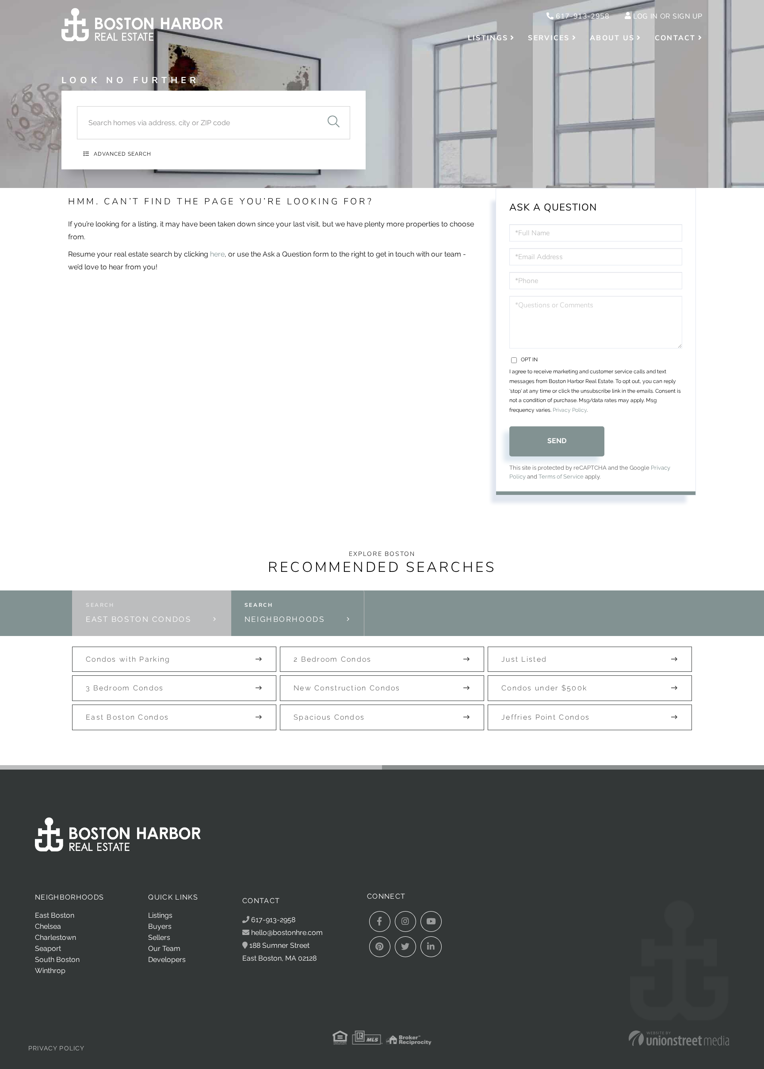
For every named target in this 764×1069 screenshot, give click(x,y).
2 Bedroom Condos (333, 659)
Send (556, 441)
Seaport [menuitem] (48, 948)
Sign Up (687, 16)
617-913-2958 (581, 16)
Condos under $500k (544, 688)
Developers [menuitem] (167, 959)
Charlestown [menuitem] (55, 937)
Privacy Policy (570, 410)
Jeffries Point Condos (545, 717)
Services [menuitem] (548, 38)
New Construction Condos (347, 688)
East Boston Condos (138, 619)
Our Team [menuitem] (164, 948)
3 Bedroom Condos (125, 688)
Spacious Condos (329, 717)
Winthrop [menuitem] (50, 970)
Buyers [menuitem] (160, 926)
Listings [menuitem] (488, 38)
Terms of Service (561, 476)
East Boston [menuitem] (54, 915)
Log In (645, 16)
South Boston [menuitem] (57, 959)
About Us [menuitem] (612, 38)
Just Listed (524, 659)
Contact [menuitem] (675, 38)
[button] (333, 123)
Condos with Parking (128, 659)
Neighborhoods (284, 619)
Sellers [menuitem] (159, 937)
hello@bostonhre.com (287, 932)
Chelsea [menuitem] (48, 926)
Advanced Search (122, 154)
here (217, 254)
